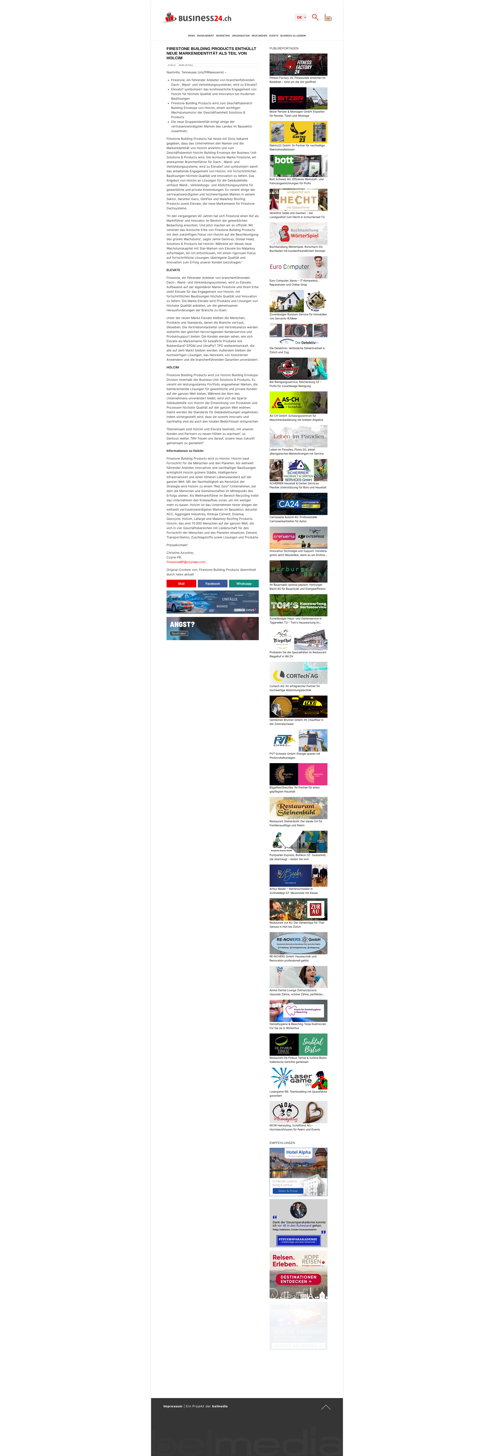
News (191, 35)
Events (273, 35)
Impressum (173, 1406)
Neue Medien (259, 35)
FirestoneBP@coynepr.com (186, 562)
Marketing (223, 35)
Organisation (241, 35)
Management (205, 35)
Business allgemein (293, 35)
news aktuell (186, 65)
